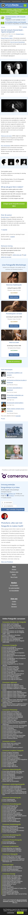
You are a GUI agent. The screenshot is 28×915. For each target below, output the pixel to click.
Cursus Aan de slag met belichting (11, 626)
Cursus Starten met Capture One (11, 877)
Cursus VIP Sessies (7, 887)
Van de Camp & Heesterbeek (17, 42)
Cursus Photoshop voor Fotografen (12, 714)
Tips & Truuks (14, 577)
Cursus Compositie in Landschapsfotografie (14, 791)
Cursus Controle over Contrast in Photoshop (14, 721)
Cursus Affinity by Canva (9, 884)
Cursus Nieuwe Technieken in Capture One (14, 888)
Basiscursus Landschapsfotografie (11, 787)
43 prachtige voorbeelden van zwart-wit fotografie (15, 396)
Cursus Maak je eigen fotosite (10, 892)
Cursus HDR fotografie (8, 659)
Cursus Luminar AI (7, 746)
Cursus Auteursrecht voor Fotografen (12, 881)
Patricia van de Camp (6, 135)
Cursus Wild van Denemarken (10, 781)
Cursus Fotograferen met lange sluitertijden (14, 789)
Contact (14, 601)
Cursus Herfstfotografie (8, 774)
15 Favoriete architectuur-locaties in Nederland (17, 381)
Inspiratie (24, 27)
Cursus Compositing (8, 728)
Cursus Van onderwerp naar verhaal (12, 755)
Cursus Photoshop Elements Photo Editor (13, 735)
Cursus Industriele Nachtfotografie (11, 675)
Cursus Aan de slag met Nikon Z (11, 678)
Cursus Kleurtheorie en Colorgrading (12, 716)
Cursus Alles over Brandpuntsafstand (12, 638)
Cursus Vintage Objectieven (10, 766)
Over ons (14, 599)
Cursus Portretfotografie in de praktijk (12, 810)
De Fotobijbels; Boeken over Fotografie (15, 22)
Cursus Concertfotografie (9, 647)
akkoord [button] (20, 912)
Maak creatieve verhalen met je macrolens (15, 410)
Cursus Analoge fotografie (9, 762)
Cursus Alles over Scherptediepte (11, 625)
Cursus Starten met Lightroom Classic (12, 685)
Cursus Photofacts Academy (10, 891)
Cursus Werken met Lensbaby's (11, 758)
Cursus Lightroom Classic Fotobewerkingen (14, 695)
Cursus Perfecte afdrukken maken (11, 878)
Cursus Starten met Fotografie (10, 624)
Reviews (14, 569)
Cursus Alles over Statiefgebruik (11, 639)
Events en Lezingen (7, 889)
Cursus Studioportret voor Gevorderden (13, 827)
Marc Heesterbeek (5, 145)
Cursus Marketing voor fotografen (11, 848)
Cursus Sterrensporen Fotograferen (12, 790)
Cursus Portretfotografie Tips (10, 806)
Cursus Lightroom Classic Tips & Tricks (13, 694)
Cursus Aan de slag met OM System (12, 679)
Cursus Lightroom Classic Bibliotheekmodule (14, 699)
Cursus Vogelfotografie (8, 799)
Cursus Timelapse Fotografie (10, 669)
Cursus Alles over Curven (9, 734)
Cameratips (5, 629)
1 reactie (11, 35)
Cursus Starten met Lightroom (10, 684)
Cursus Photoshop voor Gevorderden (12, 717)
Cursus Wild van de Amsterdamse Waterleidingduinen (11, 779)
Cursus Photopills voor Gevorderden (12, 868)
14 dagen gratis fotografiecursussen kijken (14, 205)
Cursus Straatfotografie (8, 651)
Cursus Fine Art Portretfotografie (11, 821)
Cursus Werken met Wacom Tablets (12, 875)
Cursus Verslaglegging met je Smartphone (14, 658)
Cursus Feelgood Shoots (9, 820)
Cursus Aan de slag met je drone (11, 880)
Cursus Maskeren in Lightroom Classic (13, 687)
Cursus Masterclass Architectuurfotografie (13, 655)
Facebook (11, 495)
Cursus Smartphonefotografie (10, 666)
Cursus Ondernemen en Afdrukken (11, 849)
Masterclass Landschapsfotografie (11, 786)
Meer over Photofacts (7, 562)
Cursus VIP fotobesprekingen (10, 869)
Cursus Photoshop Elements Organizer (13, 727)
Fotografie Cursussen (5, 1)
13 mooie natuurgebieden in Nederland (14, 389)
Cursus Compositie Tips (9, 672)
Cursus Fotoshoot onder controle (11, 813)
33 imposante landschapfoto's (15, 402)
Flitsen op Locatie (14, 342)
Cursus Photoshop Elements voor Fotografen (14, 725)
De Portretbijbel (14, 585)
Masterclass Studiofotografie (10, 826)
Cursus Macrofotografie (8, 775)
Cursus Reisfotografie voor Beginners (12, 648)
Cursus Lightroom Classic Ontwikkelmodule (14, 692)
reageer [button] (12, 236)
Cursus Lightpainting (8, 763)
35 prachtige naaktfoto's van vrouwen (14, 374)
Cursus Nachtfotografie (8, 662)
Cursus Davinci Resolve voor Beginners (13, 858)
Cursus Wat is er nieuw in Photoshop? (12, 737)
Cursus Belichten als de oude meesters (13, 830)
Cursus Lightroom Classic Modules (12, 691)
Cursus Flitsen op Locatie (9, 811)
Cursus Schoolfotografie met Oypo (11, 851)
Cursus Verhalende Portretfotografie (12, 814)
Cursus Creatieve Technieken (10, 752)
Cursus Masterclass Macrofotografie (12, 772)
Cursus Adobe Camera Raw (10, 718)
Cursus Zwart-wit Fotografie (10, 761)
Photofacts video (14, 572)
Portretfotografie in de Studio (14, 313)
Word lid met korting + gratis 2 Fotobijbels (12, 9)
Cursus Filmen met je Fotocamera (11, 856)
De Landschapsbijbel (14, 588)
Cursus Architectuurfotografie (10, 650)
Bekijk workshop (14, 297)
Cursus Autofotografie (8, 842)
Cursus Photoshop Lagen (9, 720)
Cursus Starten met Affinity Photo (11, 882)
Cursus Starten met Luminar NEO (11, 743)
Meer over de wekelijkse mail (8, 493)
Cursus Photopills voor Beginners (11, 866)
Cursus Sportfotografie (8, 654)
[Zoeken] (25, 5)
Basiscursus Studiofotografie (10, 829)
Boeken (14, 574)
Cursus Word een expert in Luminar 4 (12, 747)
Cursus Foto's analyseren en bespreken (13, 652)
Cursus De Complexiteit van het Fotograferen (14, 759)
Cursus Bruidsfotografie (8, 837)
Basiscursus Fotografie (8, 636)
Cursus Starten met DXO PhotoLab (12, 870)
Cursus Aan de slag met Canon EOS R (13, 673)
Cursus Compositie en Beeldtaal (11, 635)
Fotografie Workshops (16, 1)
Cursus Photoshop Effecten (10, 738)
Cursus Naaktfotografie (8, 817)
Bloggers (14, 604)
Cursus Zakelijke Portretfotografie (11, 818)
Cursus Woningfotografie (9, 843)
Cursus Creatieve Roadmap (10, 756)
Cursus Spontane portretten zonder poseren (14, 815)
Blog (14, 567)
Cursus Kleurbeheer (8, 657)
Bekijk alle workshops (14, 361)
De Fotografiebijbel (14, 590)
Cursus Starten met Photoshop (10, 711)
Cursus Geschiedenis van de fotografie (13, 631)
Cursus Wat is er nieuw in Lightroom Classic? (14, 704)
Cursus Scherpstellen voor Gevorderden (13, 628)
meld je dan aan (17, 255)
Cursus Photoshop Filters (9, 730)
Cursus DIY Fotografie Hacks (10, 676)
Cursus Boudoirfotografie (9, 808)
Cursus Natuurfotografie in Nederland (12, 777)
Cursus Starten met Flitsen (9, 807)
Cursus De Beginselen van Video (11, 857)
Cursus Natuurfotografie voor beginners (13, 771)
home (3, 27)
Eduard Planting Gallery (7, 38)
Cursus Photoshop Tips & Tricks (11, 731)
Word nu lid (18, 11)
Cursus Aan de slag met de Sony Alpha (13, 671)
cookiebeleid (10, 912)
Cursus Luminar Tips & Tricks (10, 744)
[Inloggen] (26, 1)
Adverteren (14, 606)
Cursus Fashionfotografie (9, 832)
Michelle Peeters (20, 34)
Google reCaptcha (7, 497)
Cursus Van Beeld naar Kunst (10, 754)
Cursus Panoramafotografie (10, 661)
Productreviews (6, 885)
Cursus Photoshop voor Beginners (11, 713)
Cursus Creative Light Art (9, 765)
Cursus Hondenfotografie (9, 801)
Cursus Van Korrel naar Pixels (10, 668)
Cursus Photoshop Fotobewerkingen (12, 732)
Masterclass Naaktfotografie (14, 285)
